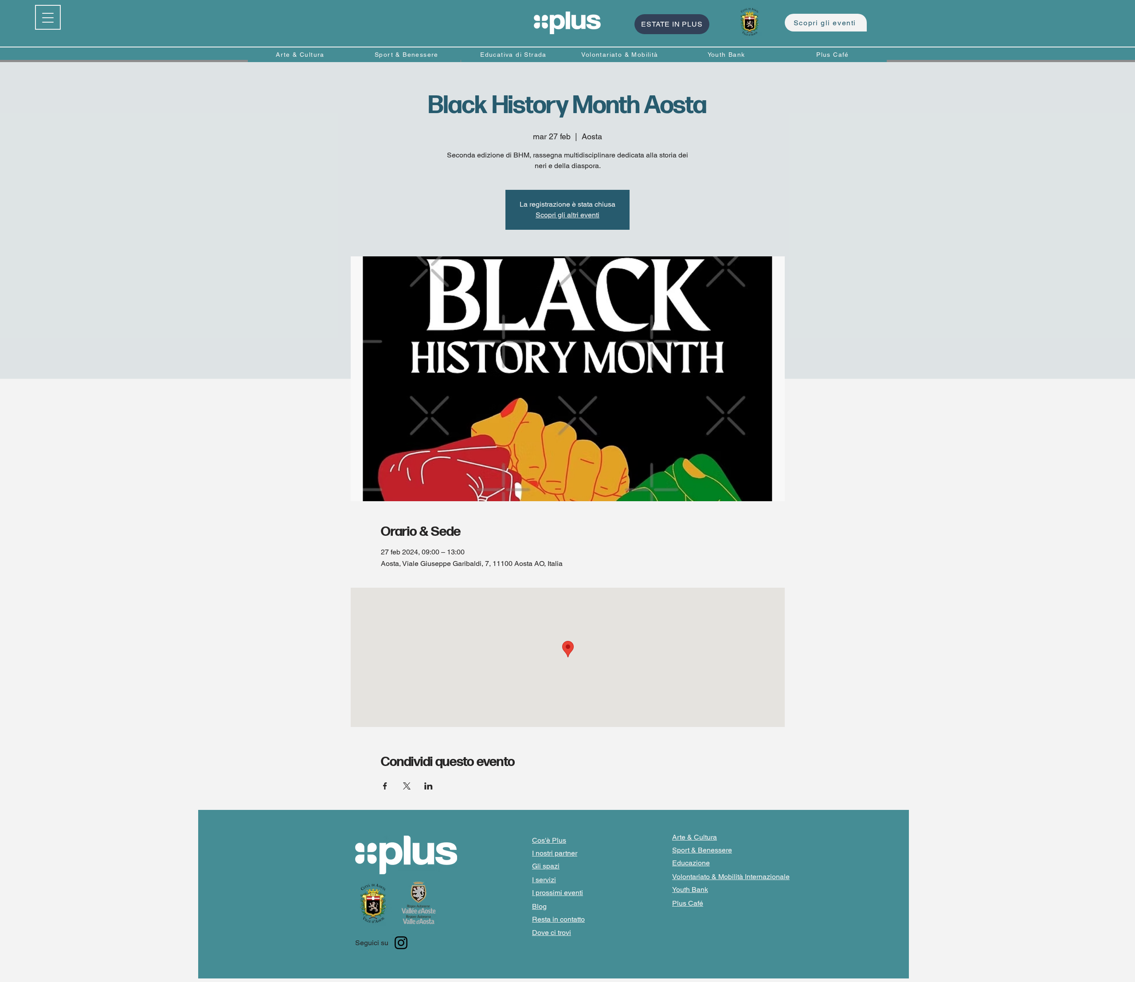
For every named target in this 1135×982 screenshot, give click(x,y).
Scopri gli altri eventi (567, 215)
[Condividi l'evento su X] (407, 786)
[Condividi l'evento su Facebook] (385, 786)
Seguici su (371, 943)
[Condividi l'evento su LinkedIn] (428, 786)
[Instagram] (401, 942)
